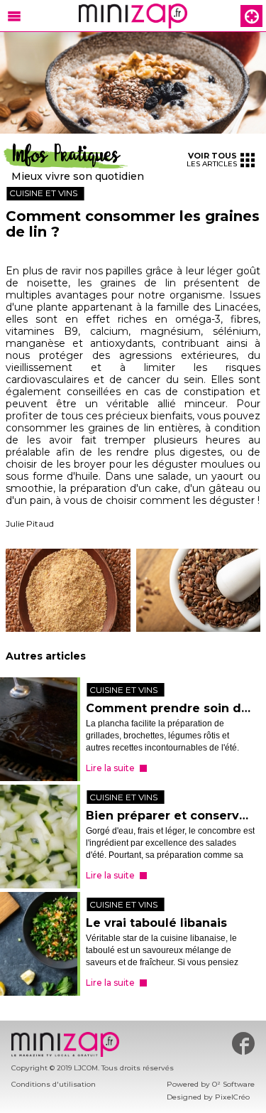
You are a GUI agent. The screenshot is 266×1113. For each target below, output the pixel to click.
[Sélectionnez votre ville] (251, 16)
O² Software (233, 1084)
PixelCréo (232, 1097)
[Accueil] (133, 16)
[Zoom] (133, 82)
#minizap (243, 1043)
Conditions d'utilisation (53, 1084)
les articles (212, 159)
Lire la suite (110, 768)
